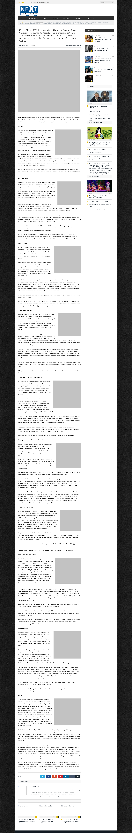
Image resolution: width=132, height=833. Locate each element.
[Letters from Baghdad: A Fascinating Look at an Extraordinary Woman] (49, 811)
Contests (66, 18)
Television (32, 18)
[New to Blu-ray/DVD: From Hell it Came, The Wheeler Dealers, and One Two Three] (99, 133)
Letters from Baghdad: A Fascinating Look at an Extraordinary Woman (48, 821)
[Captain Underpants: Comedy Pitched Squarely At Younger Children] (71, 811)
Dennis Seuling (23, 45)
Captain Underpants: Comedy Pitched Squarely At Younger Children (71, 821)
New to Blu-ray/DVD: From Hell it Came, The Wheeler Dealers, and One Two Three (100, 143)
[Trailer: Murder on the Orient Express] (99, 97)
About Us (91, 18)
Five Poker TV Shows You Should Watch (100, 201)
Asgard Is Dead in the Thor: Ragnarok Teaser (99, 119)
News (44, 18)
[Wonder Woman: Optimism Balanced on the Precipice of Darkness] (27, 811)
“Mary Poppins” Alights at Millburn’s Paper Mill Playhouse (100, 196)
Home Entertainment (70, 45)
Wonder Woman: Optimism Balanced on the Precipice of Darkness (27, 821)
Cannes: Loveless (99, 78)
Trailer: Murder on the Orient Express (98, 107)
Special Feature (94, 176)
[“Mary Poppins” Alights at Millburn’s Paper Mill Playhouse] (99, 186)
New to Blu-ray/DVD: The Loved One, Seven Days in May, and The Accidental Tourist (100, 158)
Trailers (55, 18)
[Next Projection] (29, 10)
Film (21, 18)
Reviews (79, 45)
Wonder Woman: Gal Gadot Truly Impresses (103, 70)
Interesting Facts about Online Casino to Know (100, 205)
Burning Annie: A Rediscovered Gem (39, 2)
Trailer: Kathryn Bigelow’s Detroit (98, 115)
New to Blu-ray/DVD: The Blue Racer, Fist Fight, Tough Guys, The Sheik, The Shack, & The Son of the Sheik (100, 151)
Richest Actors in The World (97, 210)
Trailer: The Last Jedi (95, 111)
